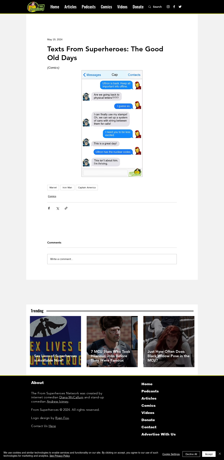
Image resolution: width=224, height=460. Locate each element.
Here (52, 426)
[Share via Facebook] (49, 208)
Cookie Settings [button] (171, 454)
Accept (209, 454)
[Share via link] (66, 208)
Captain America (87, 187)
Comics (52, 196)
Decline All (191, 454)
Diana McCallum (71, 397)
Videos (147, 413)
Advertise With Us (158, 434)
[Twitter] (180, 7)
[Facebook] (174, 7)
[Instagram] (168, 7)
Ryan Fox (62, 418)
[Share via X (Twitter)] (57, 208)
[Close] (220, 454)
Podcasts (150, 391)
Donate (148, 420)
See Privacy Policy (60, 455)
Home (146, 384)
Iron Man (67, 187)
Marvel (53, 187)
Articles (148, 398)
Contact (148, 427)
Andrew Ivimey (57, 401)
